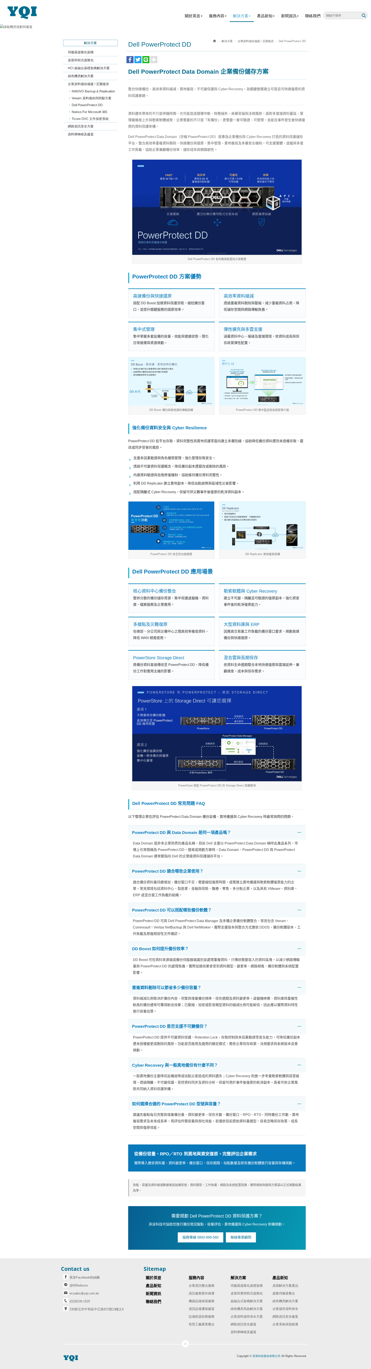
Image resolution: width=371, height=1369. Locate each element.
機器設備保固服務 (201, 1301)
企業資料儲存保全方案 (247, 1316)
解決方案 (227, 41)
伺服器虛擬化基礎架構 (247, 1285)
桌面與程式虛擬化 (81, 60)
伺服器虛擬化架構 (81, 52)
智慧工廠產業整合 (201, 1324)
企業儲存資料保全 (285, 1309)
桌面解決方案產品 (285, 1285)
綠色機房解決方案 (81, 76)
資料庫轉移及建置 (81, 134)
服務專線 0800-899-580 (200, 1237)
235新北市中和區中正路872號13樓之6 (97, 1309)
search (364, 15)
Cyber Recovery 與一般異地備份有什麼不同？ (175, 1065)
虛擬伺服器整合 (283, 1293)
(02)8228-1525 (80, 1301)
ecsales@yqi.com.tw (84, 1293)
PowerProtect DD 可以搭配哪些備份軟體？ (172, 910)
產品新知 (280, 1278)
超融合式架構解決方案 (247, 1301)
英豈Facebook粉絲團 (85, 1277)
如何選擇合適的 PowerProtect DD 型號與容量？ (176, 1104)
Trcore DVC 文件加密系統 (90, 119)
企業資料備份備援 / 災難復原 (88, 84)
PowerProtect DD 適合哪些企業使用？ (168, 871)
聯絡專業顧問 (241, 1237)
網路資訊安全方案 (81, 126)
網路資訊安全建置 (243, 1324)
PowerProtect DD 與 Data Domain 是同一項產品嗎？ (181, 832)
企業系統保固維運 (285, 1324)
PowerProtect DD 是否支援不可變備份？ (170, 1026)
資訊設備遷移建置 (201, 1309)
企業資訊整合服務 (201, 1285)
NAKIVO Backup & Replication (93, 91)
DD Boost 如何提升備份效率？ (160, 949)
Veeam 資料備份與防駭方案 (91, 98)
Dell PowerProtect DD (87, 105)
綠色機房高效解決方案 (247, 1309)
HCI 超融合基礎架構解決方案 (89, 68)
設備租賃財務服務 (201, 1316)
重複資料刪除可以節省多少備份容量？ (166, 987)
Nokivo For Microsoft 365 (89, 112)
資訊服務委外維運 (201, 1293)
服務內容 (196, 1278)
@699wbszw (79, 1285)
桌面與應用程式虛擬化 (247, 1293)
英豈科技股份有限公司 (24, 12)
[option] (185, 26)
